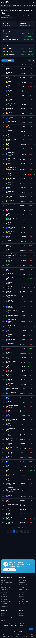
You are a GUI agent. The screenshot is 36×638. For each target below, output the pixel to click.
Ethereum (5, 587)
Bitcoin (4, 585)
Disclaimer (22, 615)
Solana (4, 594)
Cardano (5, 606)
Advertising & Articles (7, 618)
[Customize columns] (33, 60)
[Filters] (29, 60)
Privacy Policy (23, 613)
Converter (22, 603)
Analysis (21, 592)
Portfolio (21, 596)
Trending (21, 587)
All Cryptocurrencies (7, 582)
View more (29, 30)
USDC (5, 596)
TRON (4, 603)
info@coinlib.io (18, 631)
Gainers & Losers (24, 589)
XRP (4, 599)
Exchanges (22, 582)
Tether (5, 589)
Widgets (21, 599)
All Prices (3, 580)
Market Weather (23, 585)
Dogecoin (6, 601)
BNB (4, 592)
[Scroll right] (34, 6)
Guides (21, 594)
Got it (31, 628)
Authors (3, 615)
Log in (3, 620)
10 (21, 531)
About (3, 613)
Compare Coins (23, 601)
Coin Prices (22, 580)
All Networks (6, 60)
